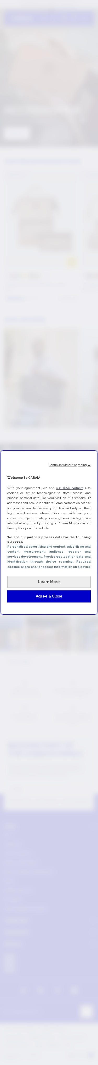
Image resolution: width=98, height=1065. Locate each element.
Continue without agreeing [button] (70, 465)
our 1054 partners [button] (69, 488)
